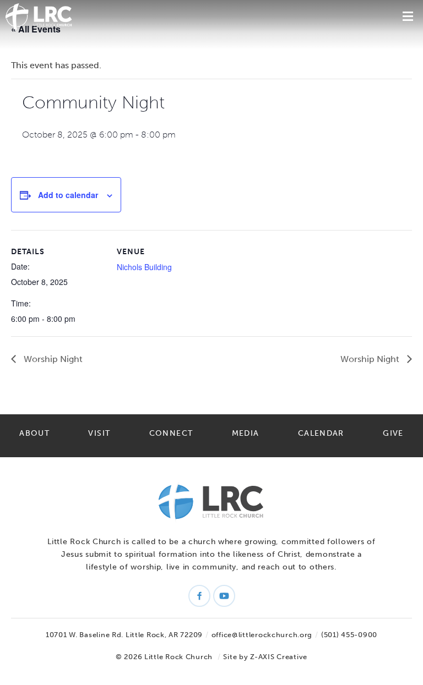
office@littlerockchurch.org (262, 635)
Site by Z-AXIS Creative (265, 657)
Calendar (321, 433)
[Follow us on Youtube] (224, 596)
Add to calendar (68, 194)
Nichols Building (144, 266)
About (34, 433)
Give (393, 433)
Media (245, 433)
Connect (171, 433)
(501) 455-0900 (349, 635)
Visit (99, 433)
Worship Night (52, 359)
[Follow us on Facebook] (199, 596)
